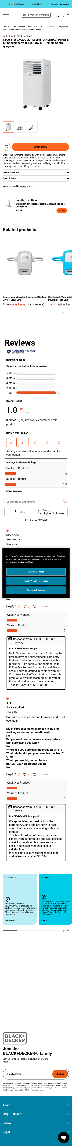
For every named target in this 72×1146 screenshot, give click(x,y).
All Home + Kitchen (17, 27)
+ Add (62, 210)
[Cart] (68, 15)
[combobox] (57, 15)
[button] (8, 127)
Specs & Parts (9, 178)
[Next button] (42, 4)
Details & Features (11, 172)
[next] (68, 137)
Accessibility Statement (60, 4)
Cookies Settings (36, 572)
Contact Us (10, 920)
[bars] (6, 15)
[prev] (63, 137)
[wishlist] (6, 146)
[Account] (62, 15)
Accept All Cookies (36, 590)
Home (5, 27)
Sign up (60, 1074)
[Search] (57, 15)
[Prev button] (10, 4)
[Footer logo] (15, 1038)
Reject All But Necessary (36, 581)
